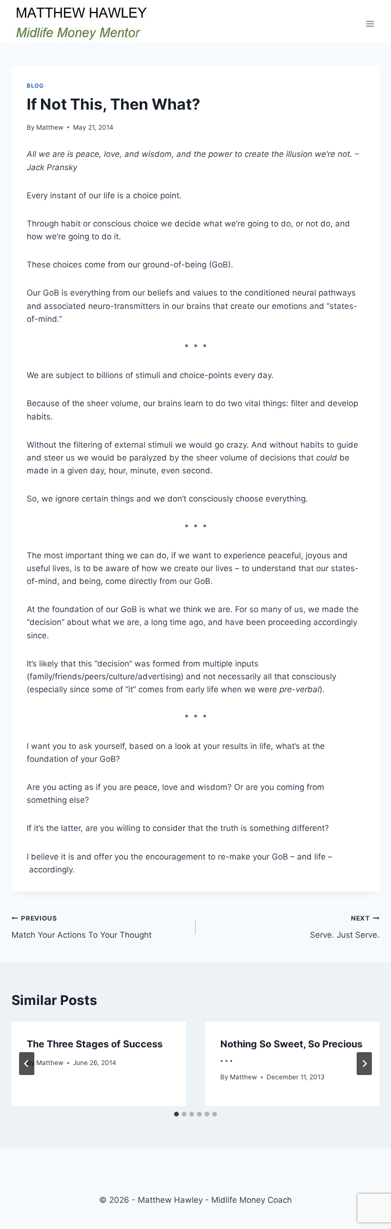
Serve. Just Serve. (345, 927)
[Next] (364, 1063)
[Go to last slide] (26, 1063)
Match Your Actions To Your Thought (81, 927)
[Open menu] (370, 23)
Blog (35, 85)
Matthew (49, 127)
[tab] (176, 1114)
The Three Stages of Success (95, 1044)
